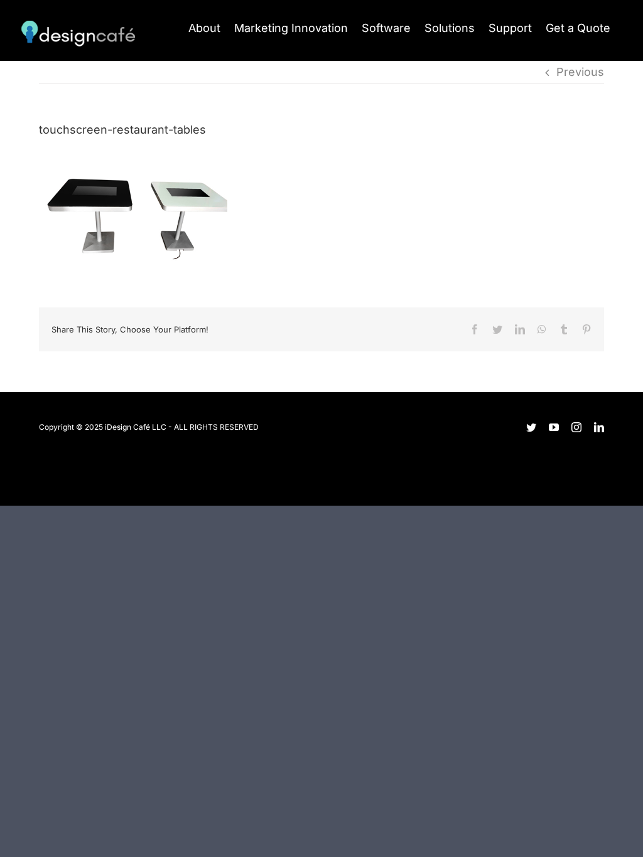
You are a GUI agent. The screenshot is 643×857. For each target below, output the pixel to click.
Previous (580, 71)
